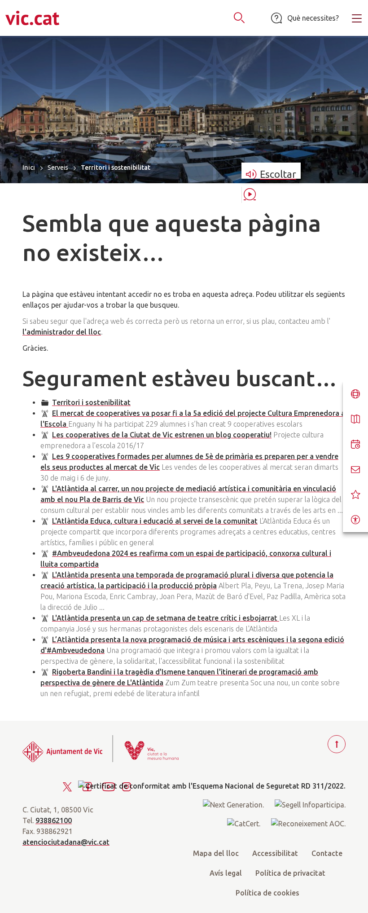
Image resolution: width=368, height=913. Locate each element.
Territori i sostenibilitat (91, 402)
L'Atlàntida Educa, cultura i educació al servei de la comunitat (155, 521)
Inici (28, 167)
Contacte (326, 853)
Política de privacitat (290, 873)
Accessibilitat (275, 853)
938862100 (53, 820)
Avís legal (226, 873)
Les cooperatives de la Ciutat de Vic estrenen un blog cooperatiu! (162, 435)
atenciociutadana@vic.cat (66, 842)
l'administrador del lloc (61, 332)
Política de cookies (267, 893)
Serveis (58, 167)
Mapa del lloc (216, 853)
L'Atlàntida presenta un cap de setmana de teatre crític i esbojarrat (165, 618)
